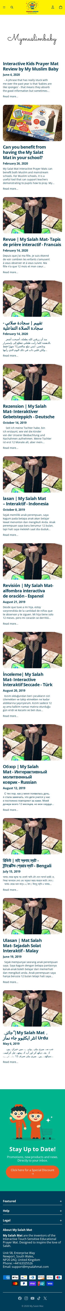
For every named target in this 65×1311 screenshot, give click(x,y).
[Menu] (4, 7)
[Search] (12, 7)
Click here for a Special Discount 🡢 (32, 1172)
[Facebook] (20, 1298)
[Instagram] (26, 1298)
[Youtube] (32, 1298)
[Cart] (61, 7)
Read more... (10, 96)
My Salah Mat (36, 1306)
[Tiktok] (39, 1298)
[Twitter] (45, 1298)
